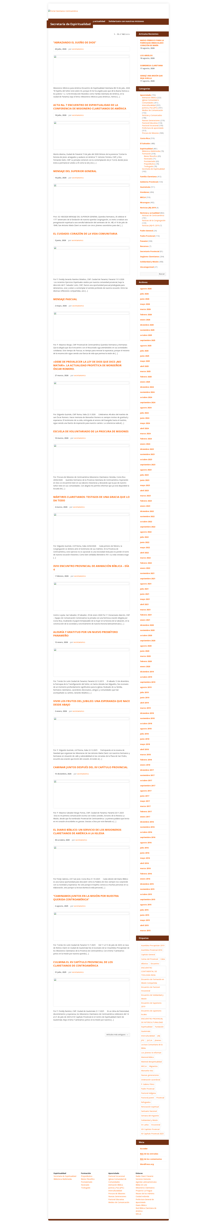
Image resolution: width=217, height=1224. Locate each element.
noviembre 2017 (147, 775)
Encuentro (155, 963)
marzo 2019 (145, 708)
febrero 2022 (146, 563)
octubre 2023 (146, 459)
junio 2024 (144, 418)
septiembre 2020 (147, 640)
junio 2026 (144, 299)
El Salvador (145, 143)
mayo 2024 (145, 423)
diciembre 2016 (147, 822)
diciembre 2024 (147, 387)
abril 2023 (144, 490)
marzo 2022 (145, 558)
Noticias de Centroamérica (153, 215)
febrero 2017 (146, 811)
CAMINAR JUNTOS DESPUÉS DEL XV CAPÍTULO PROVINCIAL (90, 767)
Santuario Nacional (149, 1111)
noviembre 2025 (147, 330)
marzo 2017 (145, 806)
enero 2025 (145, 382)
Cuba (162, 959)
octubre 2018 (146, 723)
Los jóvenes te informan (151, 1052)
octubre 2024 (146, 397)
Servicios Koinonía (143, 1179)
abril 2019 (144, 702)
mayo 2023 (145, 485)
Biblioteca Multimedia (151, 151)
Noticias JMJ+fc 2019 (150, 225)
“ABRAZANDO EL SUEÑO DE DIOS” (74, 42)
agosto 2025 (145, 345)
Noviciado (148, 158)
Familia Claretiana (148, 176)
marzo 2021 (145, 609)
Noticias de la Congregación (153, 220)
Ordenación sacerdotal (150, 1079)
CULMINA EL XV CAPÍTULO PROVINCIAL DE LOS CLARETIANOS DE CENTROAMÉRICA (83, 963)
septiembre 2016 (147, 837)
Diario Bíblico (141, 1205)
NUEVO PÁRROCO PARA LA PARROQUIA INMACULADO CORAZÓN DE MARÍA (152, 43)
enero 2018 (145, 765)
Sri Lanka (145, 1124)
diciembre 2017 (147, 770)
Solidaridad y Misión (149, 261)
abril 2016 (144, 863)
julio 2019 (144, 692)
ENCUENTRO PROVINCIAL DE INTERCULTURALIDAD (152, 1020)
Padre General (146, 230)
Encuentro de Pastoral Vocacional (150, 989)
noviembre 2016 (147, 827)
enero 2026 (145, 319)
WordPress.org (147, 1164)
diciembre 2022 (147, 511)
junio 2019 (144, 697)
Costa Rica (145, 138)
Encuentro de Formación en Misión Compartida (152, 981)
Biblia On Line (141, 1185)
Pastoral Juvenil (147, 1097)
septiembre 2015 (147, 899)
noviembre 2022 (147, 516)
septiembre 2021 (147, 578)
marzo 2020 (145, 656)
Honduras (144, 192)
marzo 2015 (145, 930)
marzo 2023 (145, 495)
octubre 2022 (146, 521)
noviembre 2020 (147, 630)
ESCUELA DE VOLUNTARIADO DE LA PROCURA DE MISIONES (90, 431)
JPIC (142, 1040)
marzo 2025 (145, 371)
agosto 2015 (145, 904)
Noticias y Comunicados (152, 115)
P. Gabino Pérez (147, 1084)
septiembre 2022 (147, 527)
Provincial (160, 1097)
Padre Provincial (147, 236)
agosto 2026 (145, 288)
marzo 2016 (145, 868)
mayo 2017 (145, 801)
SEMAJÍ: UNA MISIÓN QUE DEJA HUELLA (151, 76)
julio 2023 (144, 475)
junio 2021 (144, 594)
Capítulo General (148, 954)
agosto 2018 (145, 728)
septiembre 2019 (147, 682)
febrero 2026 (146, 314)
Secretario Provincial (149, 251)
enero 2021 (145, 620)
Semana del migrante (150, 1115)
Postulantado (149, 161)
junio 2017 (144, 796)
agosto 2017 (145, 791)
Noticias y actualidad (94, 21)
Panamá (144, 241)
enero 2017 (145, 816)
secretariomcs (78, 49)
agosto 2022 (145, 532)
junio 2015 (144, 915)
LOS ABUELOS (146, 55)
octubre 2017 (146, 780)
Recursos (144, 246)
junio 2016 (144, 853)
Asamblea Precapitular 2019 (152, 945)
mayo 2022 (145, 547)
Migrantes (153, 1066)
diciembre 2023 (147, 449)
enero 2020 (145, 666)
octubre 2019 (146, 677)
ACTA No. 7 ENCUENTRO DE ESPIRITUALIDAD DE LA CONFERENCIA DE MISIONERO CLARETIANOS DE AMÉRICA (89, 106)
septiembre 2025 (147, 340)
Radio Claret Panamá (144, 1176)
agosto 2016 (145, 842)
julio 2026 (144, 294)
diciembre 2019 (147, 671)
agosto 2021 (145, 584)
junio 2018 (144, 739)
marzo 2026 (145, 309)
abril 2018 (144, 749)
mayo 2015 (145, 920)
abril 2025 (144, 366)
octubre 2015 (146, 894)
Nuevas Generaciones (151, 120)
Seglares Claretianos (149, 256)
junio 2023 (144, 480)
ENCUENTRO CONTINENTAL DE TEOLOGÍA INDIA (149, 971)
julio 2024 (144, 413)
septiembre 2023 (147, 464)
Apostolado (145, 95)
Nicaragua (145, 202)
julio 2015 (144, 910)
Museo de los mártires (145, 1193)
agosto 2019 (145, 687)
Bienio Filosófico (88, 1179)
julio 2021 (144, 589)
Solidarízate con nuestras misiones (126, 21)
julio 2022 (144, 537)
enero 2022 (145, 568)
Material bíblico (147, 1057)
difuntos (144, 963)
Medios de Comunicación (152, 110)
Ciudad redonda (142, 1196)
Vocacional (155, 1124)
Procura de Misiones (150, 133)
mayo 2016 (145, 858)
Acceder (144, 1148)
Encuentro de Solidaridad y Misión (152, 997)
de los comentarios (151, 1159)
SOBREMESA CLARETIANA (151, 65)
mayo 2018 (145, 744)
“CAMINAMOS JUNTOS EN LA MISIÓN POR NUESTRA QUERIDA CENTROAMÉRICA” (86, 897)
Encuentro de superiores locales (151, 1013)
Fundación (159, 1027)
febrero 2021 (146, 615)
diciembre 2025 (147, 325)
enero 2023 (145, 506)
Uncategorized (147, 267)
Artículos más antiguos (117, 1034)
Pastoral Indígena (148, 1093)
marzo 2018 (145, 754)
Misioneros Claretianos (145, 1188)
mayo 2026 (145, 304)
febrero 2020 (146, 661)
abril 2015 (144, 925)
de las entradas (149, 1154)
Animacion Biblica (149, 97)
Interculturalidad (149, 105)
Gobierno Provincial (149, 182)
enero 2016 (145, 879)
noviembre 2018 (147, 718)
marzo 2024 (145, 433)
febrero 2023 (146, 501)
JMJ (158, 1036)
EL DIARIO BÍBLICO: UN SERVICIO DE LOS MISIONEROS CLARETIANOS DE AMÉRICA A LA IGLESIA (87, 831)
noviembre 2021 (147, 573)
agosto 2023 (145, 470)
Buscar (162, 274)
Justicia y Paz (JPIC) (150, 108)
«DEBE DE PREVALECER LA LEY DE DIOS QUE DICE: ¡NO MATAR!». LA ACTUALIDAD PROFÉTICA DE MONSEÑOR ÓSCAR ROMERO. (87, 365)
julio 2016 (144, 848)
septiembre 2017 (147, 785)
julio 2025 (144, 351)
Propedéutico (149, 164)
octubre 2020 (146, 635)
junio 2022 (144, 542)
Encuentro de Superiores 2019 (151, 1005)
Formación (146, 153)
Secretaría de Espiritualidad (153, 169)
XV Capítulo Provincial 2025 (152, 1133)
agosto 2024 (145, 407)
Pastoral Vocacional (150, 125)
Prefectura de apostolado (153, 128)
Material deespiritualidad (151, 1061)
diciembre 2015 (147, 884)
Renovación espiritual (150, 1107)
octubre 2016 (146, 832)
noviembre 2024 (147, 392)
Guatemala (145, 187)
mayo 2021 (145, 599)
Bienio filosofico (150, 156)
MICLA (143, 197)
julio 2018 (144, 734)
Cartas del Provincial (149, 959)
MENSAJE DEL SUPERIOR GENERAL (75, 171)
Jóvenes (158, 1040)
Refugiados (146, 1102)
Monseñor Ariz (147, 1070)
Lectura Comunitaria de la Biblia (151, 1046)
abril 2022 (144, 552)
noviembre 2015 (147, 889)
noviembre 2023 (147, 454)
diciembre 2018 (147, 713)
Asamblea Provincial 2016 (151, 950)
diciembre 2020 (147, 625)
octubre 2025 (146, 335)
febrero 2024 (146, 438)
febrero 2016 (146, 873)
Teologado (148, 166)
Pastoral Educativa (149, 123)
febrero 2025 (146, 376)
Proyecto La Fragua (144, 1190)
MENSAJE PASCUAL (65, 299)
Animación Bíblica (115, 1185)
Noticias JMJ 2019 (148, 207)
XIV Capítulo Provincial (150, 1129)
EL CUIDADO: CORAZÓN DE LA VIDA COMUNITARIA (85, 233)
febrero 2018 (146, 759)
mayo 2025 (145, 361)
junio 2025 (144, 356)
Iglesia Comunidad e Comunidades (150, 101)
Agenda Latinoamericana (146, 1182)
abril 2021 (144, 604)
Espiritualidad (146, 148)
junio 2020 (144, 651)
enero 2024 (145, 444)
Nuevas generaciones (150, 1075)
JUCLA (149, 1040)
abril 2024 (144, 428)
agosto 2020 (145, 646)
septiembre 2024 (147, 402)
